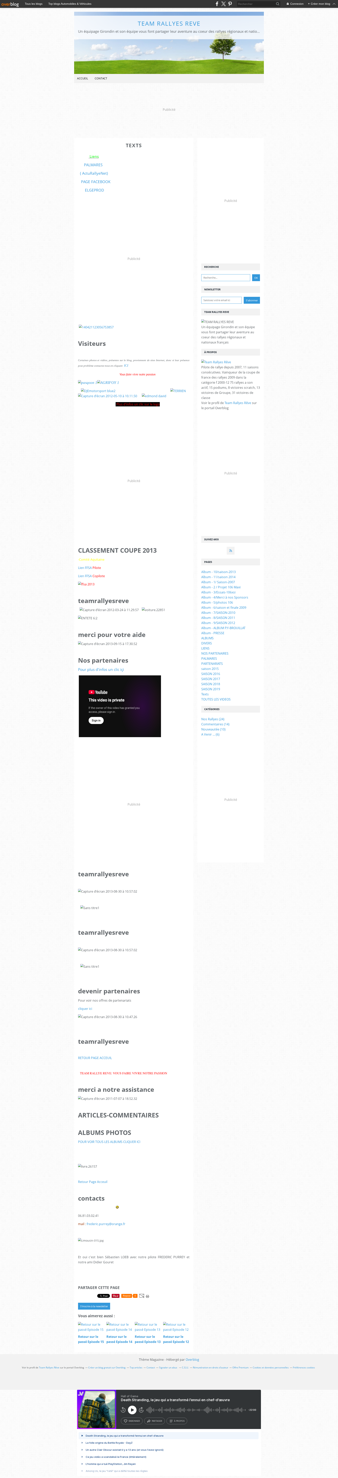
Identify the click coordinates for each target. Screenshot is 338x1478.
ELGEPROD (94, 190)
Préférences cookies (304, 1367)
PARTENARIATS (212, 663)
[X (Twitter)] (223, 4)
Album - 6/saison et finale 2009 (223, 607)
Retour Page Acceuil (92, 1182)
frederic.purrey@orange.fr (106, 1224)
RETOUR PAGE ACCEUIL (95, 1058)
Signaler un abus (168, 1367)
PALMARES (92, 164)
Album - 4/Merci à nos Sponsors (224, 597)
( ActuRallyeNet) (94, 173)
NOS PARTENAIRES (214, 653)
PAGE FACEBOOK (96, 181)
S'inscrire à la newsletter (94, 1306)
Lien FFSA (85, 568)
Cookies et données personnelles (271, 1367)
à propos (179, 1421)
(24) (212, 719)
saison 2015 (210, 669)
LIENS (205, 648)
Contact (101, 78)
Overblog (192, 1359)
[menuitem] (82, 78)
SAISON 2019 (210, 689)
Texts (205, 694)
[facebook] (217, 4)
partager (157, 1421)
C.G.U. (185, 1367)
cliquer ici (85, 1009)
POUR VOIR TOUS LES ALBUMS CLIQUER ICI (109, 1142)
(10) (213, 729)
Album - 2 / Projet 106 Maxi (221, 587)
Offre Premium (240, 1367)
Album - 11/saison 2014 (218, 577)
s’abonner (134, 1421)
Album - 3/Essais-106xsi (218, 592)
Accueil (82, 78)
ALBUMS (207, 638)
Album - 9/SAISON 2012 (218, 623)
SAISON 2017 (210, 679)
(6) (210, 734)
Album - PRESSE (212, 633)
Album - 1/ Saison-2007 (218, 582)
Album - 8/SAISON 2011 (218, 618)
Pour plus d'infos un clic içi (101, 669)
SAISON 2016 (210, 674)
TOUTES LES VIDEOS (216, 699)
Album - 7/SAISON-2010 (218, 612)
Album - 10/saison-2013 (218, 572)
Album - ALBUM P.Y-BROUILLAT (223, 628)
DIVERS (206, 643)
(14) (215, 724)
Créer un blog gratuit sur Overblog (107, 1367)
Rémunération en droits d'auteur (210, 1367)
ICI (126, 365)
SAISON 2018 (210, 684)
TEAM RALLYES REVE (169, 23)
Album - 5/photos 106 (217, 602)
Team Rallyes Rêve (238, 403)
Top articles (136, 1367)
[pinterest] (229, 4)
